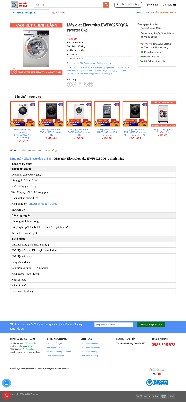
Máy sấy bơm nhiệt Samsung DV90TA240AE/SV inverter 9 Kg (23, 133)
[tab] (13, 150)
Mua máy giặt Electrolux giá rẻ (30, 158)
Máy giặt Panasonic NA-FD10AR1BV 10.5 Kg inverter (107, 132)
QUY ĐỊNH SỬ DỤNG (54, 344)
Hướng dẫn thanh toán (55, 356)
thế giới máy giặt (105, 74)
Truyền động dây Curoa (42, 203)
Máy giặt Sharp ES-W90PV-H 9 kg (163, 131)
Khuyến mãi (61, 13)
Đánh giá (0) (51, 150)
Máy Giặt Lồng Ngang (102, 63)
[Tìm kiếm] (106, 5)
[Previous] (10, 124)
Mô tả (13, 150)
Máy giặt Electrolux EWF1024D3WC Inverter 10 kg (79, 132)
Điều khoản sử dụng (89, 356)
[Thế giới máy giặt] (19, 4)
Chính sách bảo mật (54, 348)
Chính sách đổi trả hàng (90, 348)
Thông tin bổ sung (30, 150)
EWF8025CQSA (80, 68)
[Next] (176, 124)
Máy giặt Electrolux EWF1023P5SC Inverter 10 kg (51, 132)
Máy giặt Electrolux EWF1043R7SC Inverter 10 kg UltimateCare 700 (135, 132)
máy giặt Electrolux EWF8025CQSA (91, 71)
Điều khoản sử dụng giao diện (58, 352)
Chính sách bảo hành (89, 344)
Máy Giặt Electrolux (84, 63)
